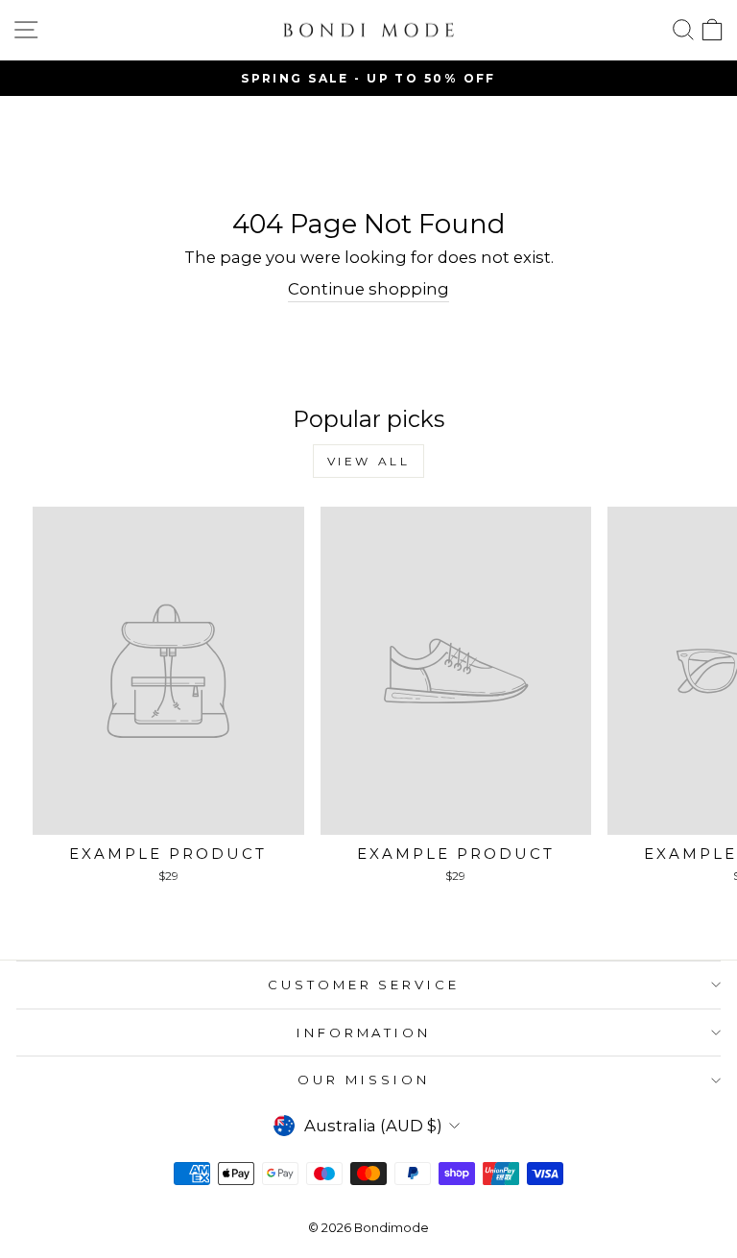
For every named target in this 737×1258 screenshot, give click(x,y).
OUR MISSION (363, 1079)
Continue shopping (368, 288)
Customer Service (364, 984)
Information (364, 1032)
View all (369, 461)
